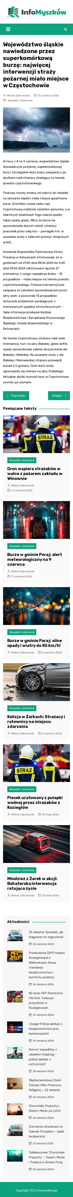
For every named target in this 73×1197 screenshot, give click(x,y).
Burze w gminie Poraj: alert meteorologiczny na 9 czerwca (34, 559)
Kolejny (57, 396)
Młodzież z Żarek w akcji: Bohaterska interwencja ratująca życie (32, 883)
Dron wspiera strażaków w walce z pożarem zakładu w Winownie (34, 473)
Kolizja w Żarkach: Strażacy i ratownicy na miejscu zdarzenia (36, 721)
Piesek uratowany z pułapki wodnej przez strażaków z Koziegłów (35, 802)
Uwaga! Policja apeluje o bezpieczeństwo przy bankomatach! (45, 1028)
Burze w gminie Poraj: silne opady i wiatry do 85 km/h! (34, 643)
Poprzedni (18, 396)
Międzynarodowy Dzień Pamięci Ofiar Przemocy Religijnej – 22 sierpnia (45, 1085)
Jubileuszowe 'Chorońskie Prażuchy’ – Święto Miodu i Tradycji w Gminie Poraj (47, 1157)
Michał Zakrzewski (18, 95)
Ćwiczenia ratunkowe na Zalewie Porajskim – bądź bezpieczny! (46, 1131)
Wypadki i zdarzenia (20, 100)
